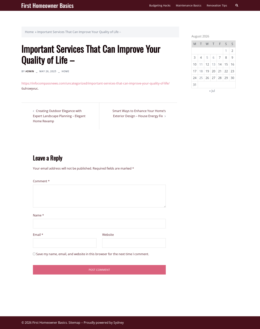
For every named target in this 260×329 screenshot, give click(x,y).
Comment (41, 181)
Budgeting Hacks (160, 5)
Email (38, 235)
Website (108, 235)
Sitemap (74, 322)
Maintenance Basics (188, 5)
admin (30, 71)
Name (38, 215)
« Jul (212, 91)
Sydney (118, 322)
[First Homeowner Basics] (47, 5)
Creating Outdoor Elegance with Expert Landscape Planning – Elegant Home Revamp (59, 116)
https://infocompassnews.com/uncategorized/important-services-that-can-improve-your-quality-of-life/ (96, 83)
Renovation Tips (217, 5)
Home (29, 32)
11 (201, 64)
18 (201, 71)
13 (213, 64)
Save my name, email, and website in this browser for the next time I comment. (92, 254)
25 (201, 78)
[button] (236, 5)
